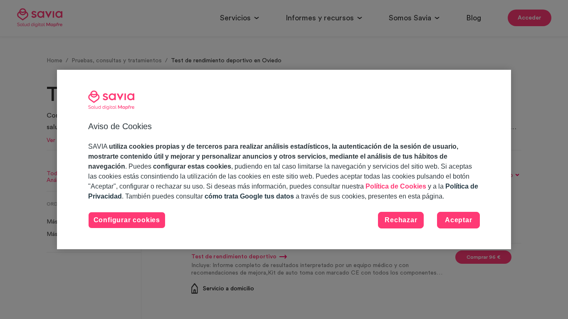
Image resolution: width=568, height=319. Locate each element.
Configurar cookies (127, 219)
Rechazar (401, 219)
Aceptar (458, 219)
